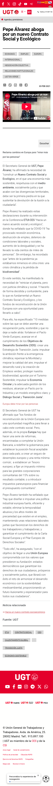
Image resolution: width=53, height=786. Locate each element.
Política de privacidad (10, 755)
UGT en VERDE (11, 77)
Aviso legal (6, 750)
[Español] (43, 2)
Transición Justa (13, 648)
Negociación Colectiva (16, 65)
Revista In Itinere (19, 764)
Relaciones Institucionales (19, 71)
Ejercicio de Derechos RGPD (13, 759)
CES (39, 632)
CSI (5, 745)
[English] (39, 2)
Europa (38, 54)
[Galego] (50, 2)
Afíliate (29, 12)
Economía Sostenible (15, 656)
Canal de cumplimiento (21, 750)
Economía (10, 54)
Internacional (12, 59)
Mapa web (6, 764)
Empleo (24, 54)
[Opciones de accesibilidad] (45, 778)
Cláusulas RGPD (26, 755)
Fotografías (29, 759)
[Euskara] (50, 6)
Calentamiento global (16, 640)
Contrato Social (23, 632)
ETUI (7, 632)
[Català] (46, 2)
